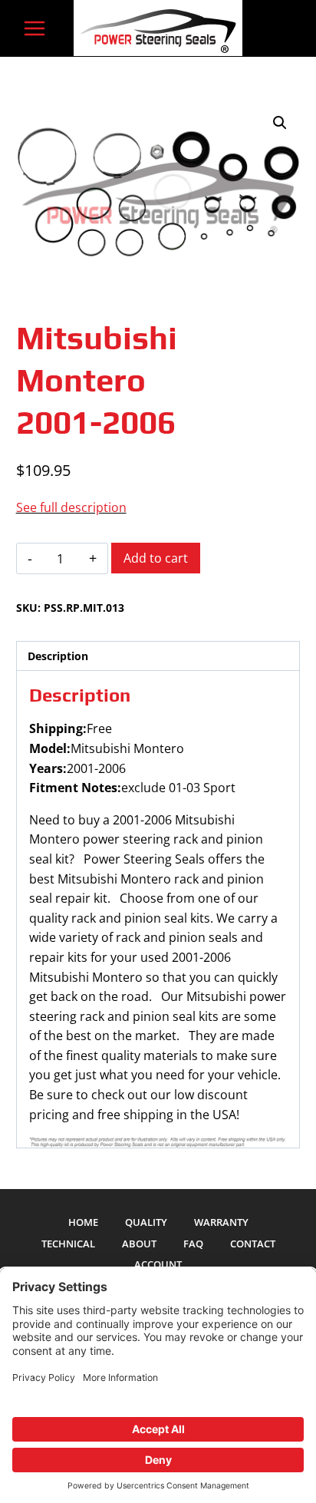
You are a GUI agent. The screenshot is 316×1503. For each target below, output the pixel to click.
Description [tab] (58, 656)
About (139, 1243)
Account (158, 1264)
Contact (252, 1243)
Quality (146, 1222)
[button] (280, 123)
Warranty (221, 1222)
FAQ (193, 1243)
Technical (68, 1243)
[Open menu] (35, 28)
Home (83, 1222)
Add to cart (155, 558)
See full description (71, 507)
